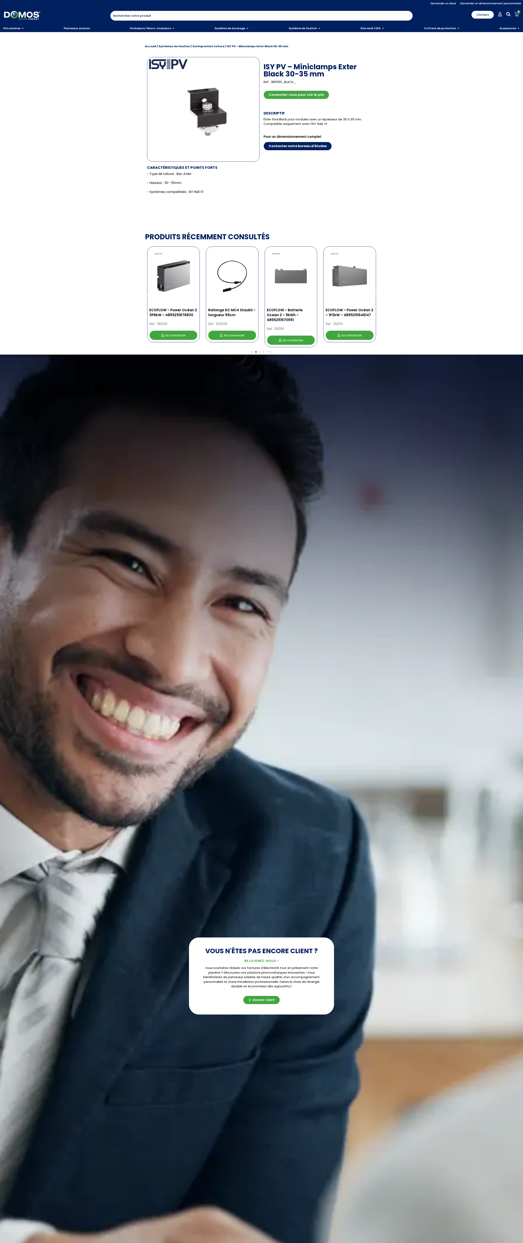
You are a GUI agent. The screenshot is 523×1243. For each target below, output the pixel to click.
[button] (147, 295)
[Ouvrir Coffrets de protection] (458, 28)
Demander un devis (443, 3)
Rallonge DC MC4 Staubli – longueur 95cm (173, 312)
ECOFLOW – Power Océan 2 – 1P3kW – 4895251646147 (290, 312)
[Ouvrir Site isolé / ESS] (383, 28)
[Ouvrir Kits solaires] (22, 28)
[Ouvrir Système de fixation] (319, 28)
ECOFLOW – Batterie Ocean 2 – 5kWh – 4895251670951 (226, 315)
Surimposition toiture (208, 46)
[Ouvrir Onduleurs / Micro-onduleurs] (173, 28)
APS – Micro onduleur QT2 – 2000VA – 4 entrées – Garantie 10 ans (348, 315)
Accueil (150, 46)
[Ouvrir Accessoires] (518, 28)
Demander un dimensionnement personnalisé (490, 3)
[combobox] (261, 16)
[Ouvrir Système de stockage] (247, 28)
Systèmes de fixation (174, 46)
